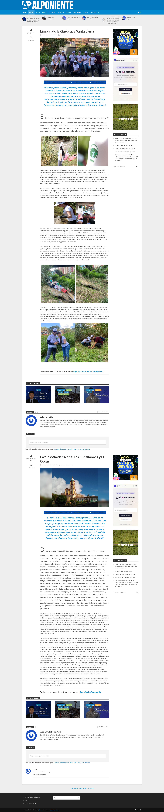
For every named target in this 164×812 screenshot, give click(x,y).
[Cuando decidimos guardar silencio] (64, 18)
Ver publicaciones (103, 411)
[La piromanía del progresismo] (124, 18)
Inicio (24, 12)
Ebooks (27, 800)
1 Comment (31, 468)
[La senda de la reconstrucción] (44, 18)
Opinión (31, 12)
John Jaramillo (31, 33)
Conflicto (92, 12)
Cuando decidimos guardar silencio (73, 18)
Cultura (38, 12)
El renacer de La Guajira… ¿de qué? (93, 18)
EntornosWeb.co (54, 810)
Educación (61, 12)
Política (85, 12)
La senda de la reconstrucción (50, 18)
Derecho (44, 12)
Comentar (31, 40)
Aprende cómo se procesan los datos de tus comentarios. (72, 449)
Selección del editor (63, 394)
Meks (40, 810)
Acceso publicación (30, 803)
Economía (52, 12)
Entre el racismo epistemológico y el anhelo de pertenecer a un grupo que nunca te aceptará (33, 19)
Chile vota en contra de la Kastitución (82, 788)
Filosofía (68, 12)
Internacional (77, 12)
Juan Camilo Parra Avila (31, 459)
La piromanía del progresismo (131, 18)
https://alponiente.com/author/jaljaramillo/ (88, 372)
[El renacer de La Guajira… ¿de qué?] (84, 18)
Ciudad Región (61, 390)
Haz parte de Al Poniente (32, 797)
